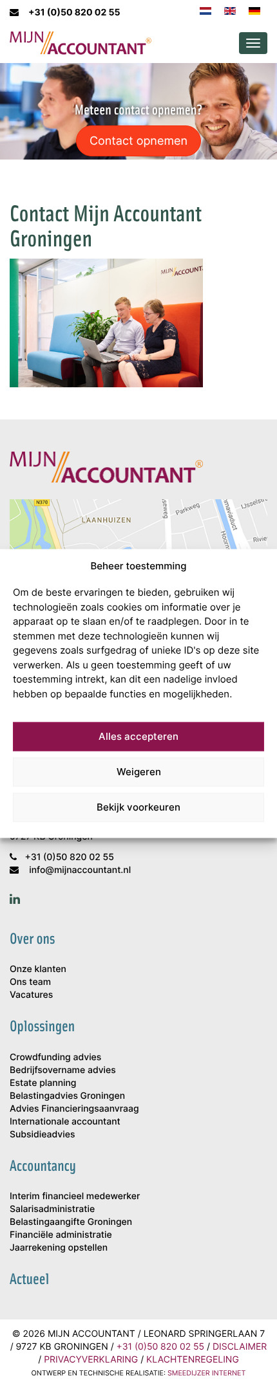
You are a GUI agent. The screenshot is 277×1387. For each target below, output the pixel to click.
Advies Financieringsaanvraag (74, 1109)
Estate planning (43, 1083)
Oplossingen (42, 1026)
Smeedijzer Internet (206, 1373)
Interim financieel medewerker (75, 1196)
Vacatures (31, 995)
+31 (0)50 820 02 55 (74, 12)
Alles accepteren (138, 736)
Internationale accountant (65, 1122)
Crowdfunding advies (55, 1057)
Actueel (29, 1279)
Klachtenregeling (192, 1360)
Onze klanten (38, 969)
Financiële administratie (61, 1235)
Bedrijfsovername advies (63, 1070)
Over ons (32, 938)
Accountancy (43, 1165)
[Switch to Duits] (254, 10)
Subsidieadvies (42, 1134)
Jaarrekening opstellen (59, 1248)
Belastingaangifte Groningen (71, 1222)
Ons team (30, 982)
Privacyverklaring (91, 1360)
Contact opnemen (138, 140)
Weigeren (139, 771)
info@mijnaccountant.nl (80, 870)
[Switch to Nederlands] (205, 10)
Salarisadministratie (52, 1209)
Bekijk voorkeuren (138, 807)
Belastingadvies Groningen (67, 1096)
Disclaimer (240, 1347)
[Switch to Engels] (230, 10)
